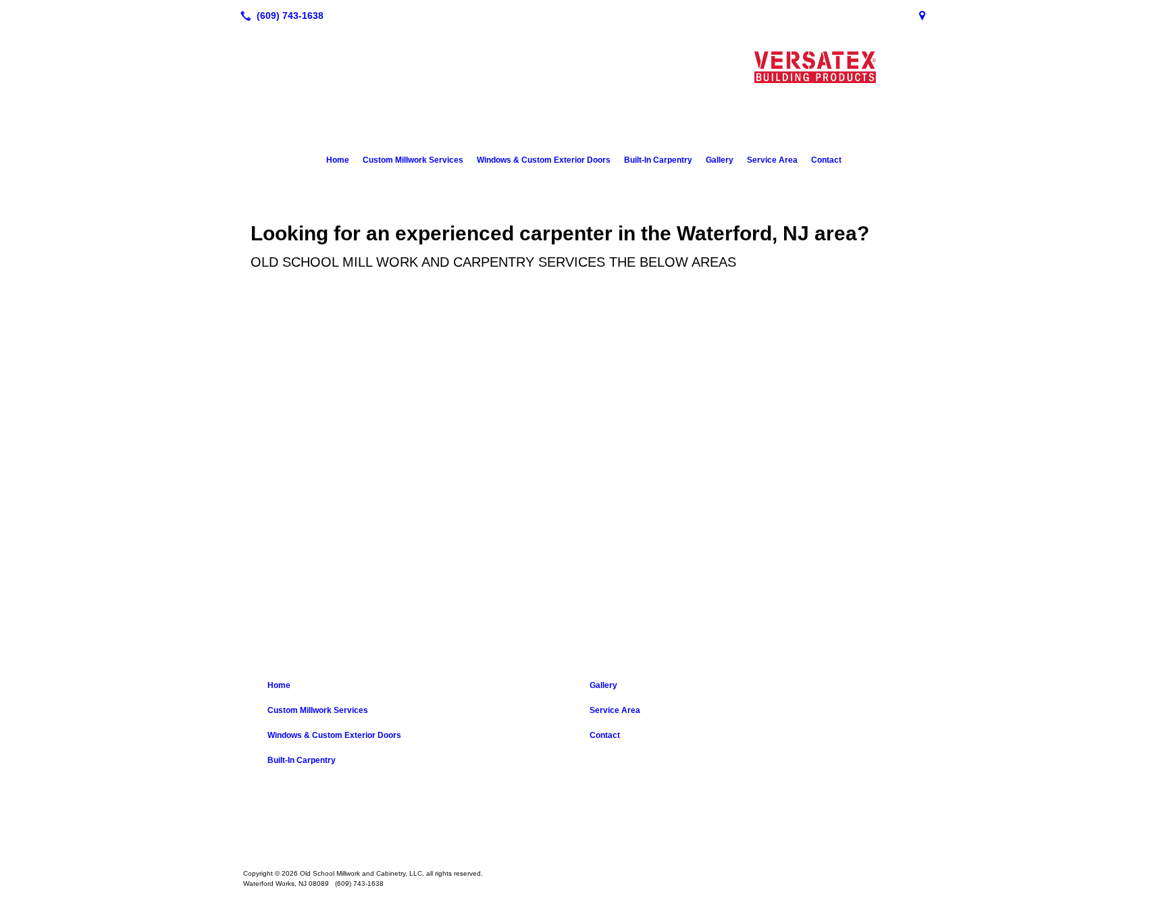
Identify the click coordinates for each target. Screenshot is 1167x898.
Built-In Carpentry (658, 160)
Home (337, 160)
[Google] (922, 15)
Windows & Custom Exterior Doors (544, 160)
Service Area (772, 160)
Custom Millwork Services (413, 160)
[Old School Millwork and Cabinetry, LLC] (583, 832)
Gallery (719, 160)
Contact (826, 160)
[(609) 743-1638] (279, 15)
